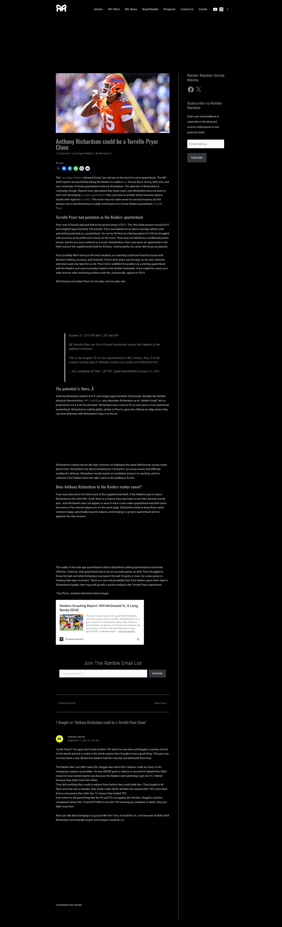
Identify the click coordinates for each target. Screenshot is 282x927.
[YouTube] (215, 9)
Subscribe (157, 673)
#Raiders (104, 362)
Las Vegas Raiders (82, 153)
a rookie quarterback (93, 195)
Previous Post (65, 703)
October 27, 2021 (149, 371)
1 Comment (63, 153)
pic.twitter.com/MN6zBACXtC (139, 362)
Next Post (162, 703)
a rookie (85, 199)
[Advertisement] (141, 40)
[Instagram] (221, 9)
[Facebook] (190, 89)
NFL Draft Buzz (93, 400)
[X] (198, 89)
